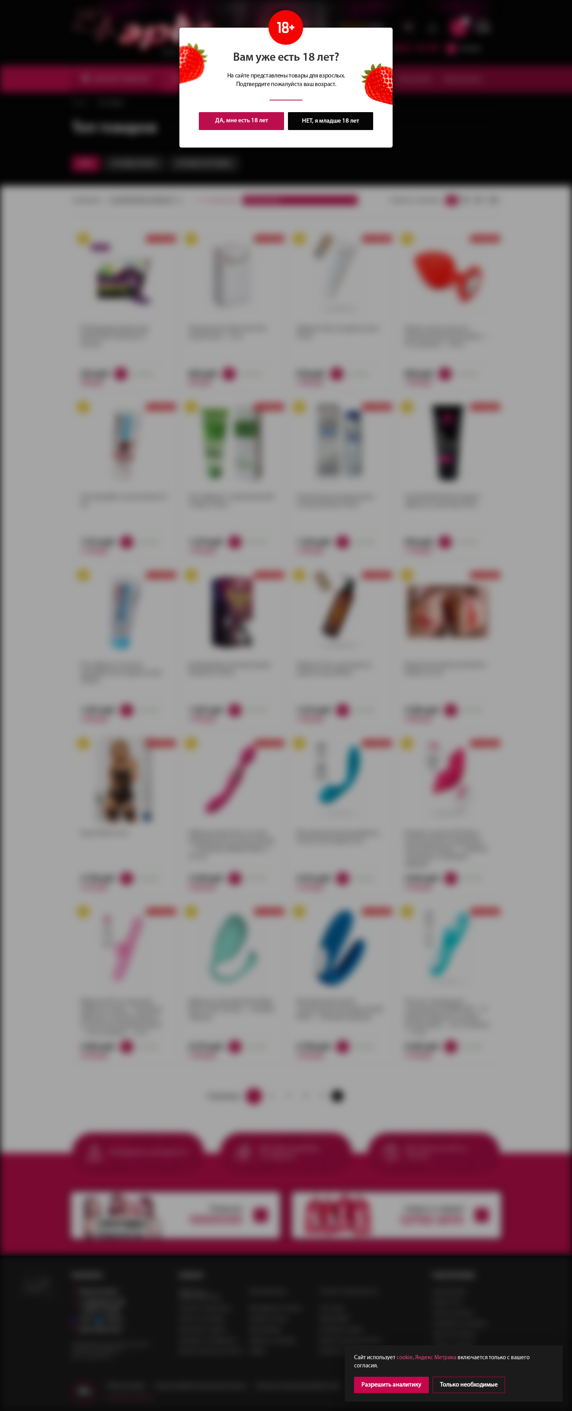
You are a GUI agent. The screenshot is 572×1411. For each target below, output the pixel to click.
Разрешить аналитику (391, 1385)
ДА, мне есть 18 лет (241, 121)
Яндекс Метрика (435, 1358)
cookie (405, 1358)
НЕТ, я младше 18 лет (330, 121)
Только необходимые (469, 1385)
